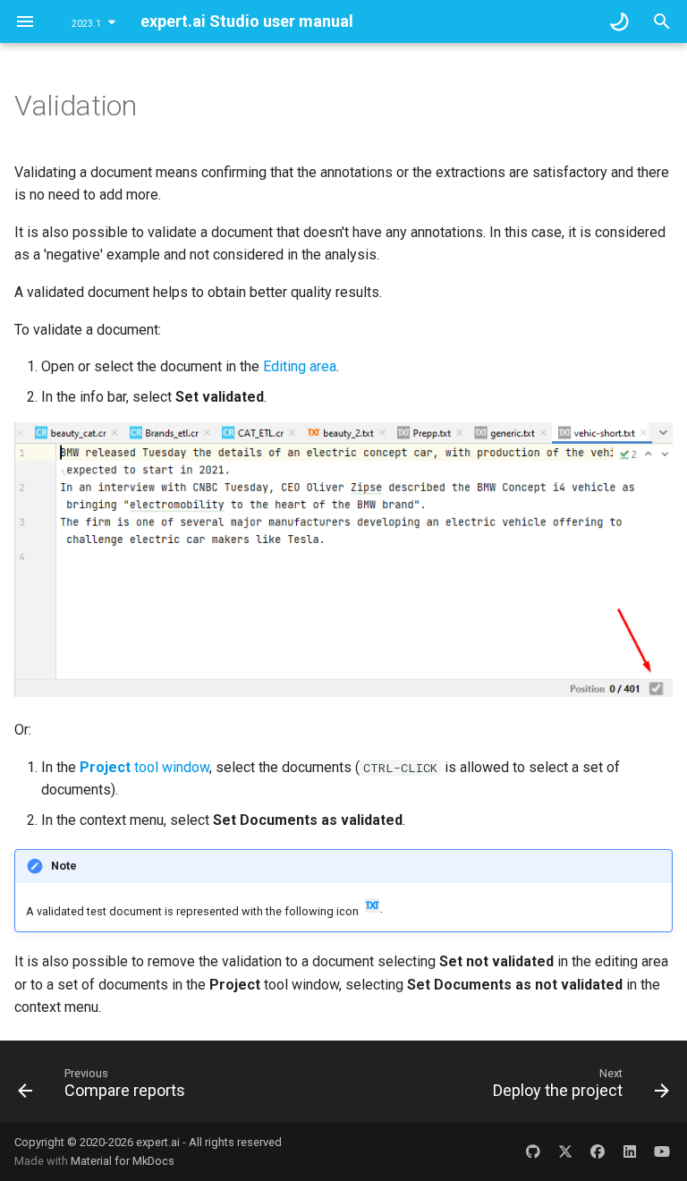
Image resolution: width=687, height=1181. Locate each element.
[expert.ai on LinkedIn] (629, 1151)
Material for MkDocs (122, 1161)
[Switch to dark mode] (619, 21)
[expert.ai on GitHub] (533, 1151)
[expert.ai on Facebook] (597, 1151)
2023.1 (86, 24)
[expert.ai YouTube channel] (662, 1151)
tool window (144, 767)
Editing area (299, 366)
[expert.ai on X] (565, 1151)
